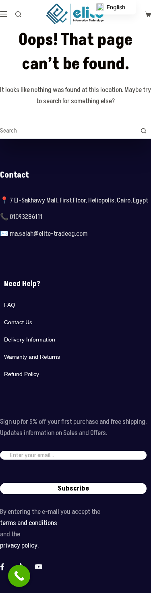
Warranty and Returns (32, 357)
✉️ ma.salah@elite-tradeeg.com (43, 234)
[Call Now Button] (19, 576)
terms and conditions (28, 523)
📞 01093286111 (21, 217)
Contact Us (18, 322)
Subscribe (73, 488)
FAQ (9, 305)
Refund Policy (21, 374)
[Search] (18, 14)
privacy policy (18, 545)
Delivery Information (29, 339)
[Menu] (3, 14)
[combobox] (68, 131)
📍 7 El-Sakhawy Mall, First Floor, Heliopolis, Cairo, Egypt (74, 200)
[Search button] (143, 130)
